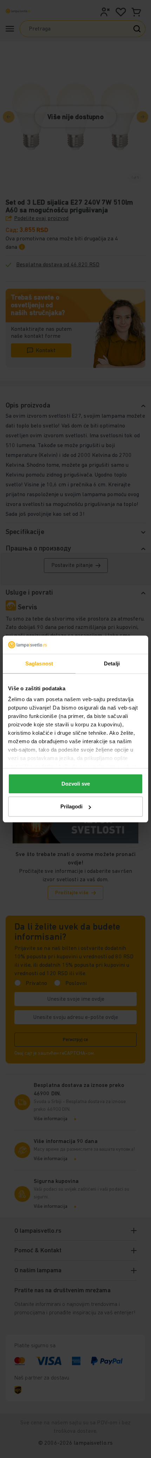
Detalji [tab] (112, 663)
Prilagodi (71, 806)
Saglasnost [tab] (39, 663)
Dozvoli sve (75, 784)
